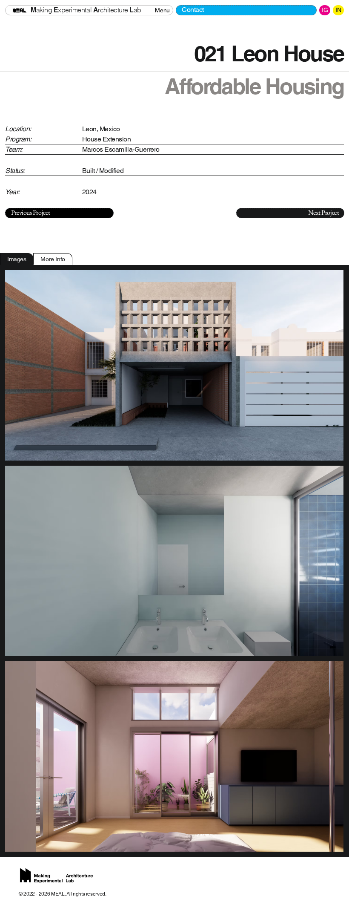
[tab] (16, 259)
